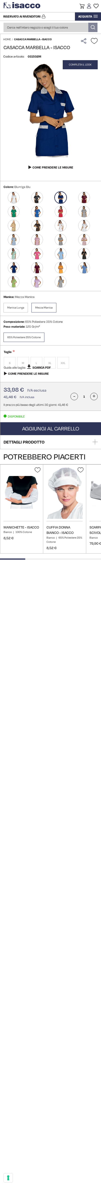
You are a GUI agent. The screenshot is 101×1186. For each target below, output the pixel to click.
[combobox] (50, 27)
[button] (82, 7)
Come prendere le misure (52, 167)
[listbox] (50, 363)
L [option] (36, 363)
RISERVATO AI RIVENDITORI (21, 16)
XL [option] (49, 363)
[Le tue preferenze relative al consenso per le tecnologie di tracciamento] (8, 1177)
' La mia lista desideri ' (96, 6)
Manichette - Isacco (21, 527)
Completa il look (80, 64)
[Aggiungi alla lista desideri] (94, 40)
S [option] (10, 363)
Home (7, 39)
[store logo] (22, 6)
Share (84, 40)
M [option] (23, 363)
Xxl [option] (63, 363)
